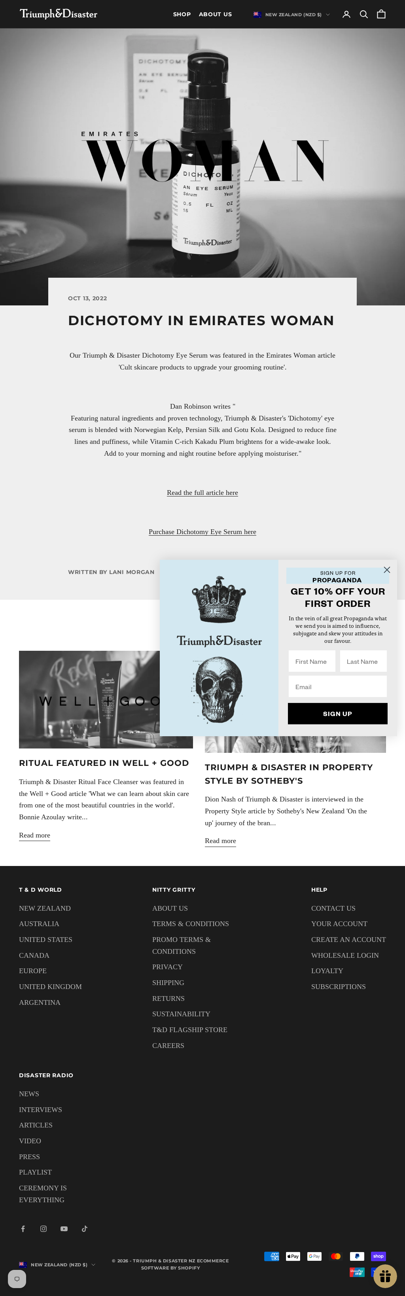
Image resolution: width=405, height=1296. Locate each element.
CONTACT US (333, 908)
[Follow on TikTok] (85, 1229)
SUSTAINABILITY (181, 1014)
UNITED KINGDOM (50, 987)
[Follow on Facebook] (23, 1229)
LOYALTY (327, 971)
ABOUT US (170, 908)
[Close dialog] (387, 570)
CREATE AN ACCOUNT (348, 940)
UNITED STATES (45, 940)
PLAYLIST (35, 1172)
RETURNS (168, 998)
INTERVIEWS (40, 1110)
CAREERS (168, 1046)
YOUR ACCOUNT (339, 924)
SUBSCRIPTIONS (338, 987)
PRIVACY (167, 967)
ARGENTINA (40, 1002)
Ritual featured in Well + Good (104, 763)
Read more (34, 835)
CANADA (34, 955)
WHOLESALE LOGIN (345, 955)
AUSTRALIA (39, 924)
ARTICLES (36, 1125)
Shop (182, 14)
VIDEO (30, 1141)
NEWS (29, 1094)
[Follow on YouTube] (64, 1229)
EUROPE (33, 971)
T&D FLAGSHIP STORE (189, 1030)
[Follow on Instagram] (43, 1229)
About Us (215, 14)
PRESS (29, 1157)
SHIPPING (168, 983)
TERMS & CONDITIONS (190, 924)
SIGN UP (337, 713)
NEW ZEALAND (45, 908)
